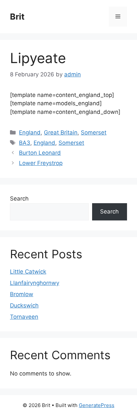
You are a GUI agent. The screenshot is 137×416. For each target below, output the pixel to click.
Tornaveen (24, 316)
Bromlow (21, 294)
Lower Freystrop (41, 163)
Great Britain (60, 132)
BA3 (24, 142)
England (30, 132)
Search (19, 198)
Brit (17, 17)
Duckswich (24, 305)
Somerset (93, 132)
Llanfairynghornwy (34, 283)
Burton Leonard (40, 152)
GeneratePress (96, 405)
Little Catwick (28, 271)
